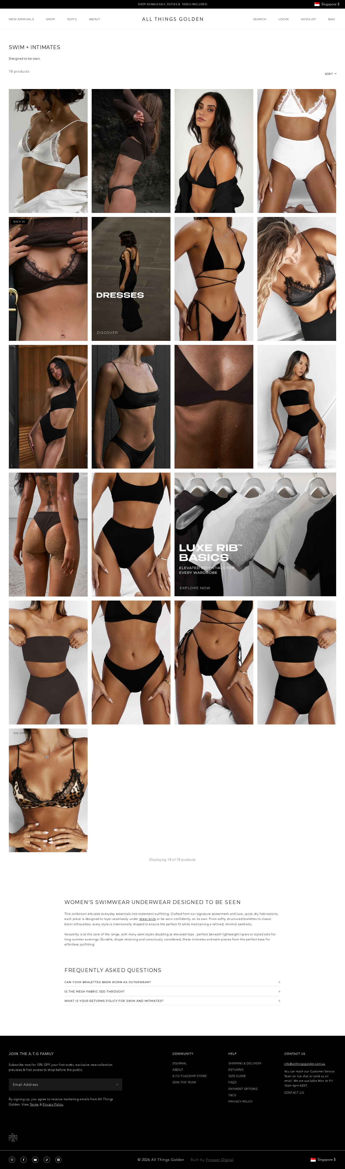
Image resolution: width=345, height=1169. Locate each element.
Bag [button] (332, 19)
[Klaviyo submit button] (117, 1084)
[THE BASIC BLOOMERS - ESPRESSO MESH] (48, 662)
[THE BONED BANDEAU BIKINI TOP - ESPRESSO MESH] (131, 151)
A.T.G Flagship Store (190, 1076)
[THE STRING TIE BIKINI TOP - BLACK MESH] (214, 279)
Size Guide (237, 1076)
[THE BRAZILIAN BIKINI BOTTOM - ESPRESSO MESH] (48, 535)
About (178, 1069)
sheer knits (147, 919)
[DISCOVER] (131, 279)
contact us (294, 1092)
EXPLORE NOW (195, 588)
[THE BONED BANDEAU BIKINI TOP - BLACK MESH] (296, 662)
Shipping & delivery (244, 1063)
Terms (34, 1104)
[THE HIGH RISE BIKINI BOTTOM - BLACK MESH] (131, 535)
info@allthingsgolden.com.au (304, 1064)
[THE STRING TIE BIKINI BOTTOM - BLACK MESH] (214, 662)
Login (284, 19)
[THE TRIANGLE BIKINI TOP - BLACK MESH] (214, 151)
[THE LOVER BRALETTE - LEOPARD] (48, 790)
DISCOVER (107, 332)
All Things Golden (167, 1159)
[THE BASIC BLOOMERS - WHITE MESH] (296, 151)
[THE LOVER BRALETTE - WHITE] (48, 151)
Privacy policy (240, 1101)
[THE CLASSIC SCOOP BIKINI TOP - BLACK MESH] (131, 407)
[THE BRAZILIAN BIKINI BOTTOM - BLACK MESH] (131, 662)
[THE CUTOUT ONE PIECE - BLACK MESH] (48, 407)
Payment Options (242, 1089)
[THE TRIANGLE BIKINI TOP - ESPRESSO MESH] (214, 407)
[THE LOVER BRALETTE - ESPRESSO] (48, 279)
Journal (180, 1063)
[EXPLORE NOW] (255, 534)
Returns (235, 1069)
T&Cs (232, 1095)
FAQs (232, 1082)
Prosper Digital (219, 1159)
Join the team (184, 1082)
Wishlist (308, 19)
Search (259, 19)
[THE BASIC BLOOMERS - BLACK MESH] (296, 407)
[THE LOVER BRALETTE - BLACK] (296, 279)
